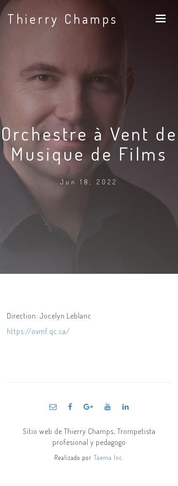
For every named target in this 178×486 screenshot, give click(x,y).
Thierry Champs (62, 18)
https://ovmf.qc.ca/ (38, 331)
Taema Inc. (109, 457)
